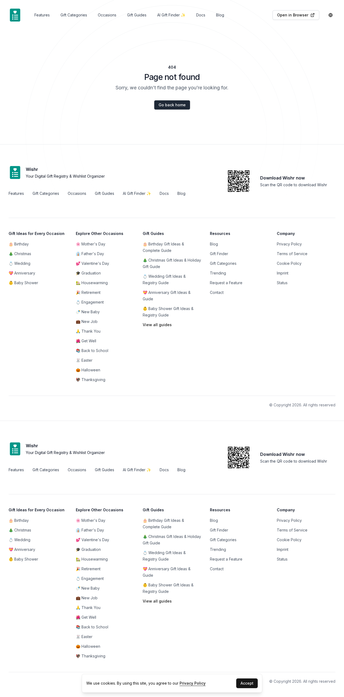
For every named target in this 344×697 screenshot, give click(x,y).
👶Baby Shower (23, 282)
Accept (247, 683)
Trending (218, 549)
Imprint (282, 549)
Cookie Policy (289, 539)
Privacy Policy (289, 520)
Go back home (172, 105)
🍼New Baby (88, 311)
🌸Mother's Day (90, 520)
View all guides (157, 324)
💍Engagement (90, 302)
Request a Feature (226, 282)
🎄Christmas (20, 253)
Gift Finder (219, 530)
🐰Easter (84, 360)
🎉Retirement (88, 292)
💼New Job (87, 321)
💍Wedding (19, 263)
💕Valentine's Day (92, 539)
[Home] (15, 15)
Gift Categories (223, 539)
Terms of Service (292, 530)
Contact (217, 292)
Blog (214, 520)
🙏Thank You (88, 331)
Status (282, 282)
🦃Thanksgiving (90, 379)
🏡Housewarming (92, 282)
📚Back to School (92, 350)
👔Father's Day (90, 530)
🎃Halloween (88, 370)
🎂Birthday (19, 244)
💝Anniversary (22, 273)
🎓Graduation (88, 549)
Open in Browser (292, 15)
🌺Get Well (86, 341)
